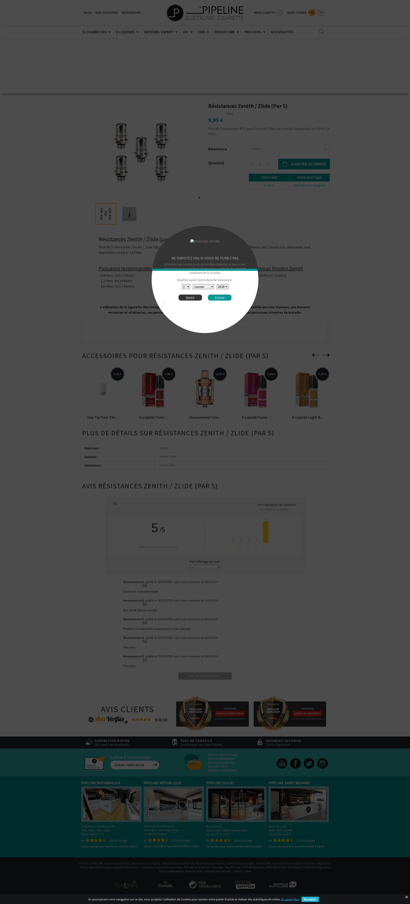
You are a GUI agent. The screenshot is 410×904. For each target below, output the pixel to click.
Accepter (310, 899)
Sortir (190, 297)
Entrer (220, 297)
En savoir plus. (290, 899)
